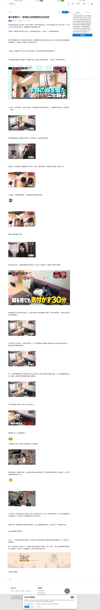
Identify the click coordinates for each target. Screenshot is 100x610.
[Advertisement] (82, 58)
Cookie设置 (28, 591)
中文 (72, 597)
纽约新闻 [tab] (77, 12)
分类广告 (84, 3)
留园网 (20, 20)
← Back (10, 12)
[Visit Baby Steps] (39, 560)
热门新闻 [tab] (87, 12)
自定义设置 (38, 606)
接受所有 (27, 606)
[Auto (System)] (92, 4)
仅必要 (32, 606)
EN (75, 597)
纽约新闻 (78, 3)
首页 (73, 3)
